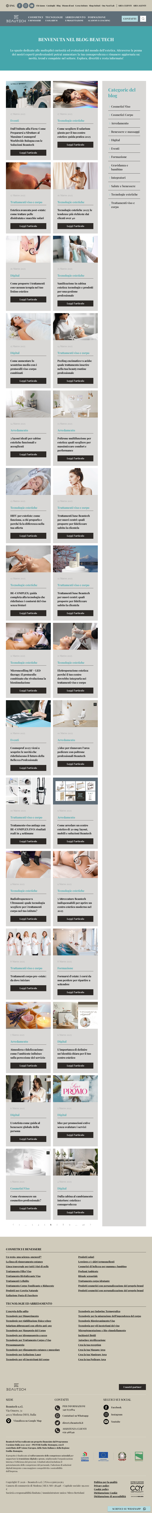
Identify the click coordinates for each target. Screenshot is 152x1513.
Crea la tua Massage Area (91, 1349)
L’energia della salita (17, 1311)
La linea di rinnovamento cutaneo (24, 1261)
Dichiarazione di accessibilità (110, 1496)
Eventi (115, 148)
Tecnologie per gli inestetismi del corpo (27, 1359)
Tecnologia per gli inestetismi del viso (98, 1325)
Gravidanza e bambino (119, 167)
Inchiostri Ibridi (87, 1335)
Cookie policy (101, 1489)
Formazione (119, 157)
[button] (35, 18)
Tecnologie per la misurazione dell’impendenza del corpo (109, 1316)
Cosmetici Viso (120, 106)
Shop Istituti (94, 5)
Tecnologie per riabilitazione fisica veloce (28, 1320)
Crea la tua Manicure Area (92, 1354)
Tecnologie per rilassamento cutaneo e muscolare (33, 1349)
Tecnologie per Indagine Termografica (99, 1311)
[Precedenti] (13, 1224)
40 (83, 1224)
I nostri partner (132, 1387)
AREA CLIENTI (125, 5)
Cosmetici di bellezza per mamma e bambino (102, 1266)
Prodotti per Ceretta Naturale (22, 1290)
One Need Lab (108, 5)
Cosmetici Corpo (122, 115)
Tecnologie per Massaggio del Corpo (26, 1330)
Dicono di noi (68, 5)
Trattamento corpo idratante (94, 1280)
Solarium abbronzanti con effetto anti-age (29, 1325)
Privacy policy (101, 1485)
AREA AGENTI (139, 5)
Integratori (118, 177)
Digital (115, 140)
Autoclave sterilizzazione (92, 1340)
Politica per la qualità (105, 1482)
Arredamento (120, 123)
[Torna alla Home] (16, 18)
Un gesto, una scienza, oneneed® (24, 1256)
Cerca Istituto (81, 5)
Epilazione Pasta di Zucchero (22, 1295)
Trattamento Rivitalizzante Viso (23, 1276)
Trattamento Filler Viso (18, 1271)
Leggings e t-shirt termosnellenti (96, 1261)
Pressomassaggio (15, 1344)
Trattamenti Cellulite (17, 1280)
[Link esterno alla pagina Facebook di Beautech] (19, 5)
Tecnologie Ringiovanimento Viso (96, 1320)
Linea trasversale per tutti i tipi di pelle (27, 1266)
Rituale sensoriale (88, 1276)
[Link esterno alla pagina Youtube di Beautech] (31, 5)
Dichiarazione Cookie (105, 1492)
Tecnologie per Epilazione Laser (23, 1354)
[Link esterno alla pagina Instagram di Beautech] (25, 5)
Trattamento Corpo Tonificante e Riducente (30, 1285)
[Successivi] (90, 1224)
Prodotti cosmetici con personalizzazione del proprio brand (111, 1285)
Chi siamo (40, 5)
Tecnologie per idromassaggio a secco (26, 1335)
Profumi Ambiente (88, 1271)
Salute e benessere (123, 186)
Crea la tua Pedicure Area (92, 1359)
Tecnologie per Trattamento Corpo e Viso (28, 1340)
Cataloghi (50, 5)
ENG (12, 5)
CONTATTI (129, 18)
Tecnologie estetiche (124, 194)
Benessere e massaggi (125, 132)
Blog (59, 5)
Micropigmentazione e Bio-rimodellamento (102, 1330)
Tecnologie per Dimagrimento (22, 1316)
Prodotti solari (86, 1256)
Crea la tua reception (89, 1344)
